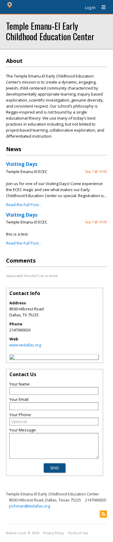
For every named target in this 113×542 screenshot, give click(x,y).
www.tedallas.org (25, 345)
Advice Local (16, 533)
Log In (90, 7)
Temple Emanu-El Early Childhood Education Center (50, 31)
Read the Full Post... (23, 204)
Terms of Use (78, 533)
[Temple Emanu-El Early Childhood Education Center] (12, 358)
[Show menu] (101, 7)
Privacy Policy (53, 533)
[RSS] (103, 514)
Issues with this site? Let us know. (32, 275)
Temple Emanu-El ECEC (26, 171)
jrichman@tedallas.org (29, 506)
